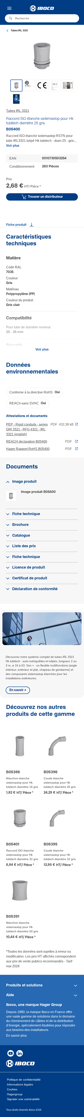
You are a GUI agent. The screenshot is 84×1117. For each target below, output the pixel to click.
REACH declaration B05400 (26, 441)
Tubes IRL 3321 (17, 110)
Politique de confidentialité (24, 1079)
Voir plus (12, 145)
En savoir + (17, 690)
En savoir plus (16, 1035)
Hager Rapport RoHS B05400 (28, 449)
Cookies (12, 1089)
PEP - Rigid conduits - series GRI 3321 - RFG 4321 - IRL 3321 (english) (27, 429)
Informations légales (20, 1084)
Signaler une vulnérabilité (23, 1099)
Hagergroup (14, 1094)
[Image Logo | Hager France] (42, 8)
